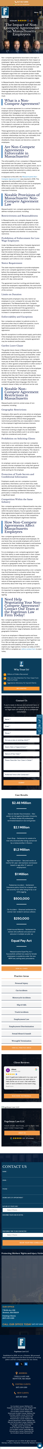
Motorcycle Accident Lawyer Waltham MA (21, 1413)
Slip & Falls (21, 1005)
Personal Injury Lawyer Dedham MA (21, 1419)
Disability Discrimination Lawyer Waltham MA (21, 1408)
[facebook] (17, 1363)
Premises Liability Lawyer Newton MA (22, 1415)
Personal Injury (21, 983)
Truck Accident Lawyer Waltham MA (21, 1427)
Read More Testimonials (21, 1096)
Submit (21, 783)
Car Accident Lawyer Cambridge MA (21, 1429)
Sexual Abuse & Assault (21, 1034)
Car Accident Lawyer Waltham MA (21, 1406)
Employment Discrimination (21, 1026)
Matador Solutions (35, 1443)
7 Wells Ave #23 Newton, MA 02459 (21, 1378)
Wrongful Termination (21, 1041)
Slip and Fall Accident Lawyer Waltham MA (21, 1422)
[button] (22, 1138)
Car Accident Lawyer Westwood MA (21, 1424)
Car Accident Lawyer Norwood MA (21, 1433)
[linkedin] (26, 1363)
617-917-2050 (22, 2)
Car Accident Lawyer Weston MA (21, 1410)
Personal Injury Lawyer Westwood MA (21, 1431)
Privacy (10, 1443)
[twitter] (21, 1363)
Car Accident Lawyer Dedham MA (21, 1411)
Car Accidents (21, 990)
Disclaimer (17, 1443)
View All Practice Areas (21, 1048)
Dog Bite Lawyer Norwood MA (21, 1426)
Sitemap (4, 1443)
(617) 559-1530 (21, 1387)
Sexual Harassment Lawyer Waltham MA (21, 1420)
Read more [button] (9, 1086)
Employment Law (21, 1019)
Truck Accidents (21, 1012)
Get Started (21, 688)
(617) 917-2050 (21, 1397)
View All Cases (22, 968)
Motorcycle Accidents (21, 998)
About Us (22, 1133)
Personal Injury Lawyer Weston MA (21, 1417)
